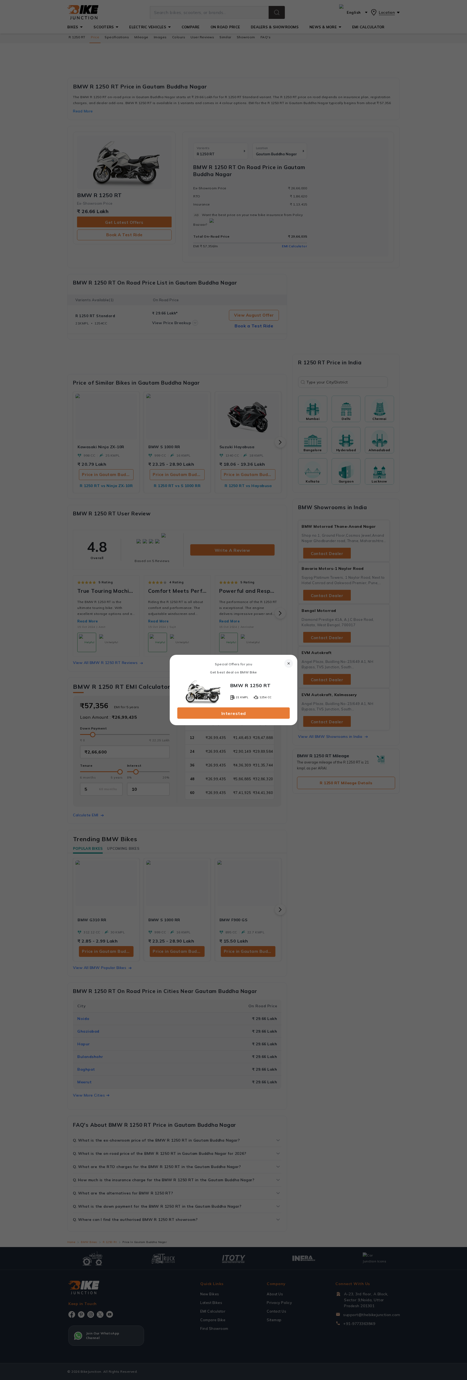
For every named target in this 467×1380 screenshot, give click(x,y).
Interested (233, 713)
